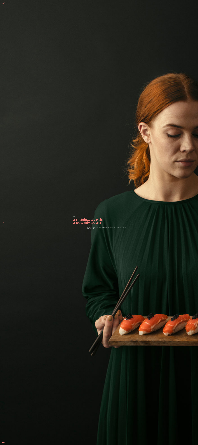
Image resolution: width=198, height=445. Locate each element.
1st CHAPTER (60, 3)
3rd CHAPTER (91, 3)
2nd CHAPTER (75, 3)
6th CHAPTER (138, 3)
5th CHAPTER (122, 3)
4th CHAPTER (106, 3)
